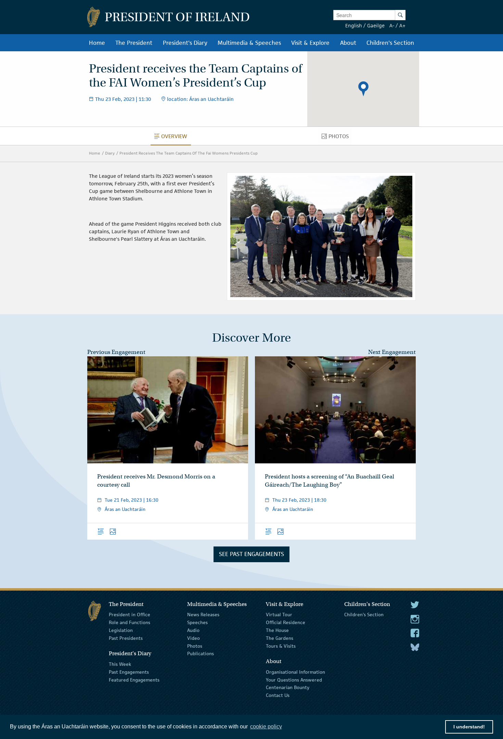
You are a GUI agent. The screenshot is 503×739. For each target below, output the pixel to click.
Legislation (121, 630)
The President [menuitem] (133, 43)
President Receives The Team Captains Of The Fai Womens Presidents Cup (188, 153)
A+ (402, 25)
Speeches (197, 622)
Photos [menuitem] (340, 138)
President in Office (129, 614)
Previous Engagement (116, 352)
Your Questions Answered (294, 679)
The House (277, 630)
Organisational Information (295, 672)
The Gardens (279, 638)
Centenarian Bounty (287, 687)
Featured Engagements (134, 679)
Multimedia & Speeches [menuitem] (249, 43)
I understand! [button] (469, 726)
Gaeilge (376, 25)
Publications (200, 653)
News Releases (203, 614)
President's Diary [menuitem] (185, 43)
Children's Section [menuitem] (390, 43)
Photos (194, 646)
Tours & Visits (281, 646)
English (353, 25)
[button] (363, 88)
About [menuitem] (348, 43)
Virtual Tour (279, 614)
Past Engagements (129, 672)
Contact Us (277, 695)
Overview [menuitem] (176, 138)
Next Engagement (392, 352)
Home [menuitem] (97, 43)
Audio (193, 630)
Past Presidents (126, 638)
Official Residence (285, 622)
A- (391, 25)
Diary (110, 153)
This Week (120, 664)
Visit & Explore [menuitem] (310, 43)
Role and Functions (129, 622)
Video (193, 638)
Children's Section (364, 614)
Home (94, 153)
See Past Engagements (251, 554)
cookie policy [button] (266, 726)
